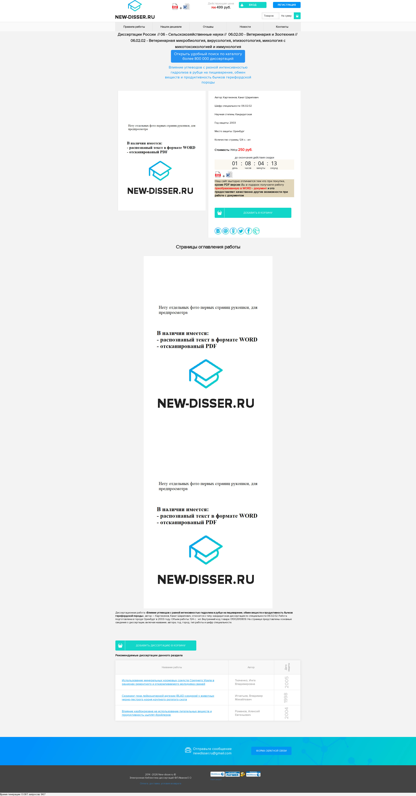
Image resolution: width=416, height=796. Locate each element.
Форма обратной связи (271, 750)
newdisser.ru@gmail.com (212, 753)
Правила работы (134, 26)
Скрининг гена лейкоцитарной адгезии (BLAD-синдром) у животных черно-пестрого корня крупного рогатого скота (168, 697)
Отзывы (208, 26)
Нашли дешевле (171, 26)
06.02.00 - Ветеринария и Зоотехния (261, 34)
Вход (252, 4)
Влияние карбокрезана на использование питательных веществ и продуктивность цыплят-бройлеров (167, 713)
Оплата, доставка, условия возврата (160, 783)
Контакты (282, 26)
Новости (245, 26)
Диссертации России (137, 34)
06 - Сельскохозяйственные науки (192, 34)
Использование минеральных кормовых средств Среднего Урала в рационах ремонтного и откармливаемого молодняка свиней (168, 682)
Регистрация (287, 4)
